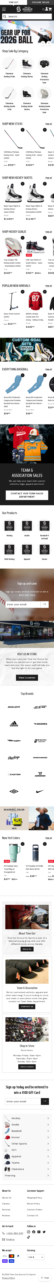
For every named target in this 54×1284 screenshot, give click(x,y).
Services (6, 1209)
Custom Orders (34, 1209)
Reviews (6, 1215)
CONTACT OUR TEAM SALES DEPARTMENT (27, 495)
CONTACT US (27, 1006)
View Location (27, 677)
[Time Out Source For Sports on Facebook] (33, 1231)
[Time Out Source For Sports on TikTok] (28, 1237)
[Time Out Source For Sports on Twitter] (44, 1231)
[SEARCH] (43, 9)
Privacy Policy (8, 1278)
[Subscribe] (45, 604)
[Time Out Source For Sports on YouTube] (38, 1231)
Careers (6, 1203)
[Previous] (43, 43)
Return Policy (33, 1203)
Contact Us (32, 1215)
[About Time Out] (27, 917)
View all (49, 123)
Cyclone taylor (40, 2)
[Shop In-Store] (27, 1029)
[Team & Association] (27, 971)
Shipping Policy (34, 1197)
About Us (27, 949)
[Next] (48, 43)
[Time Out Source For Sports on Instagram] (28, 1231)
